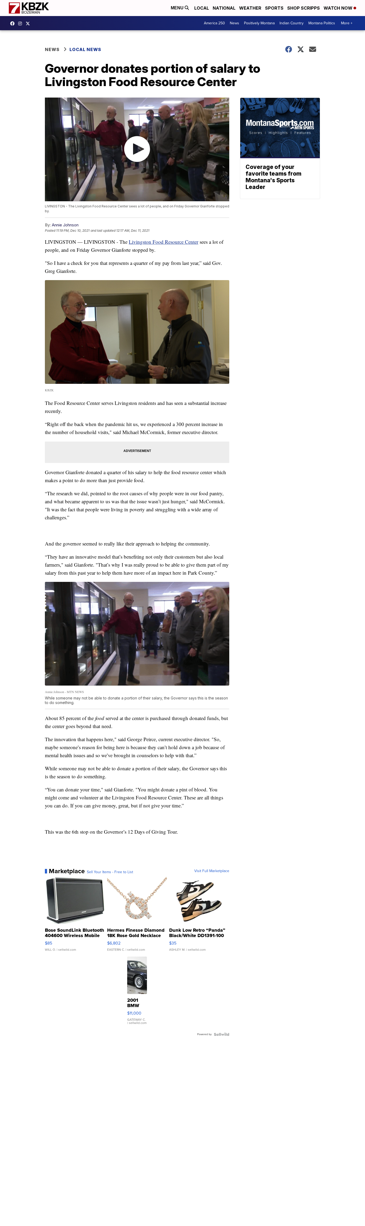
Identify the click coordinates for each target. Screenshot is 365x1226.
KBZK (29, 23)
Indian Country (291, 23)
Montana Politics (321, 23)
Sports (274, 8)
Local (201, 8)
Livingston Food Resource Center (163, 241)
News (234, 23)
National (224, 8)
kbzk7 (13, 23)
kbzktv (21, 23)
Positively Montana (259, 23)
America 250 (214, 23)
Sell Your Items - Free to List (110, 872)
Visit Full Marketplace (211, 871)
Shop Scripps (303, 8)
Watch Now (339, 8)
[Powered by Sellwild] (221, 1034)
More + (346, 23)
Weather (250, 8)
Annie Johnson (65, 224)
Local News (85, 49)
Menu (178, 8)
